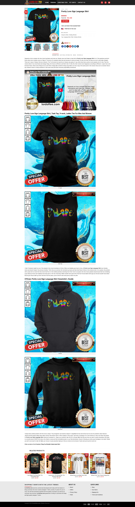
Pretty (72, 37)
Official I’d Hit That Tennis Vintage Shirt (100, 475)
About (71, 487)
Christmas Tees (63, 2)
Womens (74, 34)
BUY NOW (65, 21)
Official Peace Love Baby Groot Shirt (78, 475)
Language (66, 37)
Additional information (66, 55)
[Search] (102, 2)
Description (55, 55)
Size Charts (95, 489)
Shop (93, 487)
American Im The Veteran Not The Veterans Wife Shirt (57, 476)
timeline (71, 268)
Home (47, 2)
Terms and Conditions (97, 494)
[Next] (56, 25)
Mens (66, 9)
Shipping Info (95, 492)
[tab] (55, 55)
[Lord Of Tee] (65, 42)
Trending (53, 2)
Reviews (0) (80, 55)
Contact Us (81, 2)
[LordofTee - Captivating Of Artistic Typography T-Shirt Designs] (33, 2)
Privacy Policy (73, 492)
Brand (74, 55)
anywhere (74, 433)
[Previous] (27, 25)
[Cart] (109, 2)
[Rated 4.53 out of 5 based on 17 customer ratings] (78, 15)
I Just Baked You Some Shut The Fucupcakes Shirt (35, 476)
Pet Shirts (72, 2)
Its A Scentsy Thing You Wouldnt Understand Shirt (46, 444)
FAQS (71, 494)
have (68, 58)
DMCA (71, 489)
